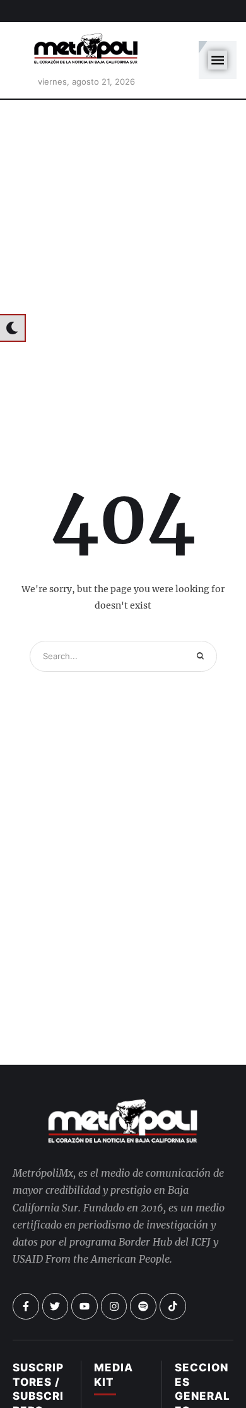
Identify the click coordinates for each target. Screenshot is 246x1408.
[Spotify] (143, 1306)
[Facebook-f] (26, 1306)
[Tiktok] (173, 1306)
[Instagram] (114, 1306)
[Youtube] (84, 1306)
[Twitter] (55, 1306)
